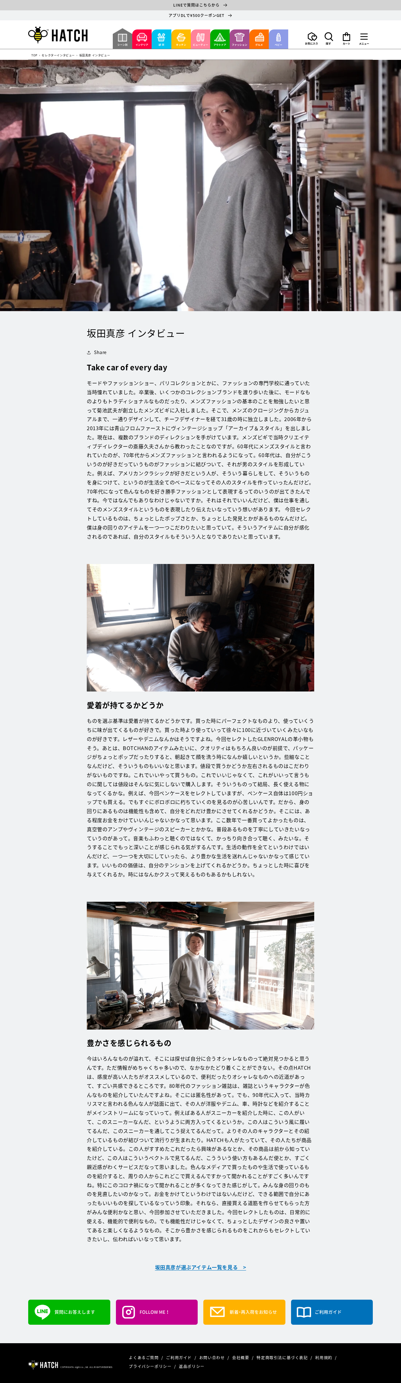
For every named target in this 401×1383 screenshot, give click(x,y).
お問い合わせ (212, 1357)
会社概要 (241, 1357)
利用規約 (324, 1357)
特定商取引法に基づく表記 (283, 1357)
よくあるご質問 (144, 1357)
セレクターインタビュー (58, 55)
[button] (329, 38)
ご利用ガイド (179, 1357)
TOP (34, 55)
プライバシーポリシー (151, 1366)
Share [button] (100, 352)
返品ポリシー (192, 1366)
